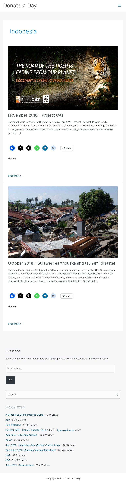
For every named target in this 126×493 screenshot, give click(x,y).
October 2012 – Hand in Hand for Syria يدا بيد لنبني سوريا (40, 430)
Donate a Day (20, 5)
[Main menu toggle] (119, 5)
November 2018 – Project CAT (36, 115)
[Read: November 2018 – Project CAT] (63, 77)
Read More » (14, 176)
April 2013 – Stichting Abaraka (21, 435)
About (9, 440)
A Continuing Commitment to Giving (24, 414)
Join (8, 420)
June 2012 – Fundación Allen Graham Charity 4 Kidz (33, 445)
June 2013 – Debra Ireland (19, 465)
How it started (13, 425)
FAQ (8, 460)
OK (10, 380)
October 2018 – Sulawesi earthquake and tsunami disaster (62, 263)
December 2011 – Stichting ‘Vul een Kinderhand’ (31, 450)
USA (8, 455)
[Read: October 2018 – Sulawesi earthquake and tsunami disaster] (63, 221)
